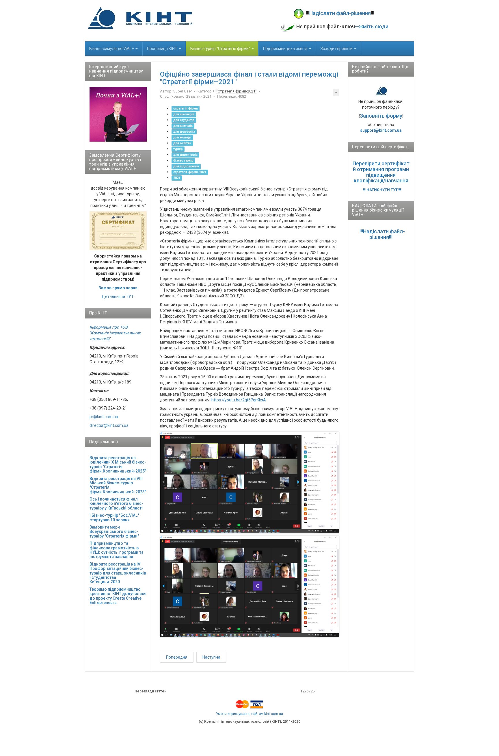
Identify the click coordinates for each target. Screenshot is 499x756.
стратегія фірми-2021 (189, 172)
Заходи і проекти (337, 48)
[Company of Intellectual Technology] (139, 18)
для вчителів (183, 126)
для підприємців (186, 166)
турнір (178, 149)
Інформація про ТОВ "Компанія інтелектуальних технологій (115, 333)
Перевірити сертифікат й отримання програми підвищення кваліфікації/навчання (381, 172)
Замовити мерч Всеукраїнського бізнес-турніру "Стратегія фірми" (114, 531)
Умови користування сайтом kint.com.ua (249, 714)
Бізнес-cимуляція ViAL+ (112, 48)
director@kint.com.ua (109, 425)
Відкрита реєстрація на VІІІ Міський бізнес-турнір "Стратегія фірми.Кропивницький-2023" (118, 485)
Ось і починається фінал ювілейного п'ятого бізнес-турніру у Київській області (116, 503)
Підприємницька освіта (285, 48)
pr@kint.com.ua (104, 416)
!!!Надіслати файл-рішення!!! (382, 234)
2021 (176, 178)
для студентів (183, 120)
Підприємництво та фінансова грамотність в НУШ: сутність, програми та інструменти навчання (117, 550)
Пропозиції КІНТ (162, 48)
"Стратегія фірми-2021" (236, 91)
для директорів (185, 155)
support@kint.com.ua (381, 130)
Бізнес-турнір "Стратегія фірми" (220, 48)
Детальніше (113, 296)
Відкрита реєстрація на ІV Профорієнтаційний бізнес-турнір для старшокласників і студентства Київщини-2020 (118, 573)
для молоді (182, 137)
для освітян (182, 143)
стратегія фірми (185, 108)
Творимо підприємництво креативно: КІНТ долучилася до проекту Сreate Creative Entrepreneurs (118, 596)
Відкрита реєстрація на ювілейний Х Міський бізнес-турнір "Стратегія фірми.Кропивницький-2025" (118, 464)
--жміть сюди (371, 26)
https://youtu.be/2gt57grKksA (238, 400)
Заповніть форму (381, 116)
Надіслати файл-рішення (340, 13)
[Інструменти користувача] (336, 92)
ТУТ (130, 296)
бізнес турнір (183, 160)
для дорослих (184, 132)
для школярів (183, 114)
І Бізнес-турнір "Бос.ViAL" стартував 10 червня (114, 517)
